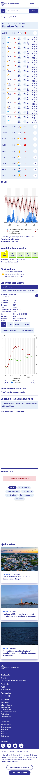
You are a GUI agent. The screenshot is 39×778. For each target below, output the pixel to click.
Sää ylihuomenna (13, 491)
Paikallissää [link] (15, 17)
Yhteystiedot (5, 703)
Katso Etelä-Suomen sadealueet (12, 411)
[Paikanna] (3, 11)
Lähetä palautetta (6, 705)
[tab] (3, 324)
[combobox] (19, 11)
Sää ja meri (5, 17)
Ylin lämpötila (27, 491)
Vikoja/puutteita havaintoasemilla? (13, 392)
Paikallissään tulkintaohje (10, 239)
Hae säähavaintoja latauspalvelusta (13, 388)
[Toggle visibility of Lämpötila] (15, 379)
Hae (33, 11)
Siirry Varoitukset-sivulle (10, 262)
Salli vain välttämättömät (20, 767)
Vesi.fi (3, 731)
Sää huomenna (24, 487)
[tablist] (19, 327)
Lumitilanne (20, 499)
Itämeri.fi (4, 734)
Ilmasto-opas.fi (6, 725)
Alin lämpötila (11, 495)
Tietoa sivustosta (6, 709)
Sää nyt (12, 487)
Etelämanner (5, 736)
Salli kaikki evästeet (19, 773)
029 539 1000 (5, 696)
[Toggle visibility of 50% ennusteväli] (13, 231)
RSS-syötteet (5, 707)
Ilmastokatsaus (6, 727)
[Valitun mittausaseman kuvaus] (36, 295)
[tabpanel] (19, 358)
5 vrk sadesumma (26, 495)
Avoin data (4, 729)
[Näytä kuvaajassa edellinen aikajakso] (6, 382)
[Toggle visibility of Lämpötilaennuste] (13, 233)
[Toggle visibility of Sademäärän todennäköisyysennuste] (20, 229)
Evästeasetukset (6, 716)
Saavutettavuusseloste (8, 712)
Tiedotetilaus (5, 714)
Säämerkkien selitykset (9, 241)
